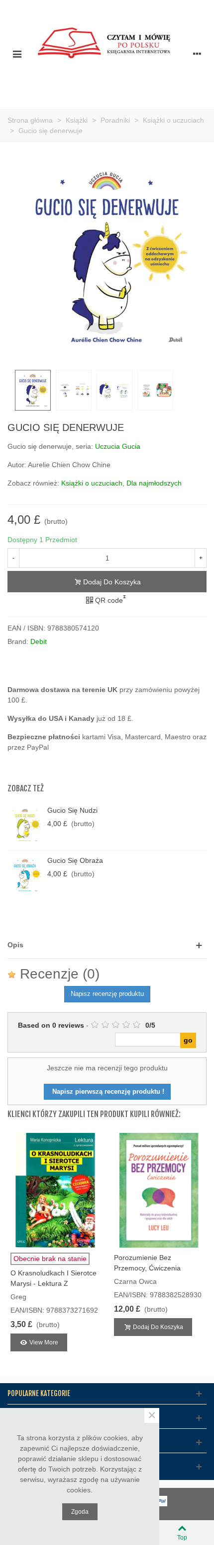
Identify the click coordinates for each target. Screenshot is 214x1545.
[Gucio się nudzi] (24, 825)
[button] (107, 945)
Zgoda (80, 1511)
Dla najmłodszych (154, 483)
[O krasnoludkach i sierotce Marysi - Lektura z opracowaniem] (55, 1190)
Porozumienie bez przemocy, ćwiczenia (147, 1263)
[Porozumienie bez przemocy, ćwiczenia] (159, 1190)
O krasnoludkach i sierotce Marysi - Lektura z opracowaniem (53, 1283)
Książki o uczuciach (91, 483)
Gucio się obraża (75, 860)
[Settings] (197, 53)
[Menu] (16, 53)
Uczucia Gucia (117, 446)
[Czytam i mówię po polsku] (107, 53)
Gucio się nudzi (72, 810)
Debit (38, 641)
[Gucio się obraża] (24, 875)
